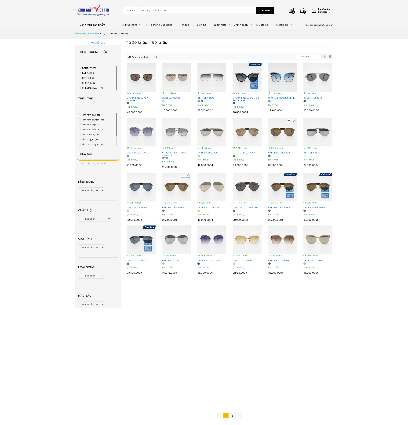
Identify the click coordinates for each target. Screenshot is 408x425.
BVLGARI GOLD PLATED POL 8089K (246, 99)
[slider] (78, 160)
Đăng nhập (324, 9)
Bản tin (283, 24)
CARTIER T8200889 (279, 152)
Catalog (263, 24)
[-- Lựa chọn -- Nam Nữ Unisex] (98, 247)
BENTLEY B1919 (206, 98)
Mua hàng (130, 24)
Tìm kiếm (265, 10)
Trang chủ (80, 33)
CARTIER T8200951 (207, 152)
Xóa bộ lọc (98, 42)
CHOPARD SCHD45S (137, 152)
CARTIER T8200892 (137, 207)
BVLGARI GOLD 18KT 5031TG (138, 99)
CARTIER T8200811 (243, 260)
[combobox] (308, 56)
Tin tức (184, 24)
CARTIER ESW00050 (208, 260)
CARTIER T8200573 (137, 260)
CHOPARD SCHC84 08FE (281, 98)
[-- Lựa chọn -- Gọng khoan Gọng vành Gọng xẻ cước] (98, 276)
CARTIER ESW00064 (244, 152)
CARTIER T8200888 (279, 207)
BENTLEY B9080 (171, 98)
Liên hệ (201, 24)
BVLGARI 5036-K (312, 98)
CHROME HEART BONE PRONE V (174, 154)
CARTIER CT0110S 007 (209, 207)
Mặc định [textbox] (304, 56)
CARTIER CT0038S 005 (245, 207)
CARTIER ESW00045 (279, 260)
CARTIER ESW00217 (173, 260)
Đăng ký (322, 12)
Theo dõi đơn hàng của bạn (318, 25)
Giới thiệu (220, 24)
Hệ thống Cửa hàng (160, 24)
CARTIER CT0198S (313, 260)
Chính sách (241, 24)
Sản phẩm (93, 33)
